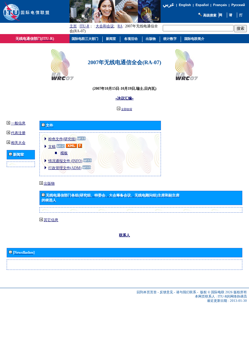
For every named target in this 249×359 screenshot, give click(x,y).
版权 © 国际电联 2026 (216, 292)
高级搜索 (210, 15)
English (185, 5)
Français (220, 5)
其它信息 (51, 220)
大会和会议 (105, 26)
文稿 (52, 147)
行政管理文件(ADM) (64, 168)
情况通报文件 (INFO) (65, 161)
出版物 (49, 183)
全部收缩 (126, 109)
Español (202, 5)
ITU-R (84, 26)
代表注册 (18, 133)
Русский (238, 5)
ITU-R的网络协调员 (232, 296)
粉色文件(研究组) (62, 139)
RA (120, 26)
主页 (73, 26)
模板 (64, 153)
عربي (168, 4)
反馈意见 (166, 292)
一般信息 (18, 123)
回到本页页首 (147, 292)
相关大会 (18, 143)
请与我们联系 (186, 292)
